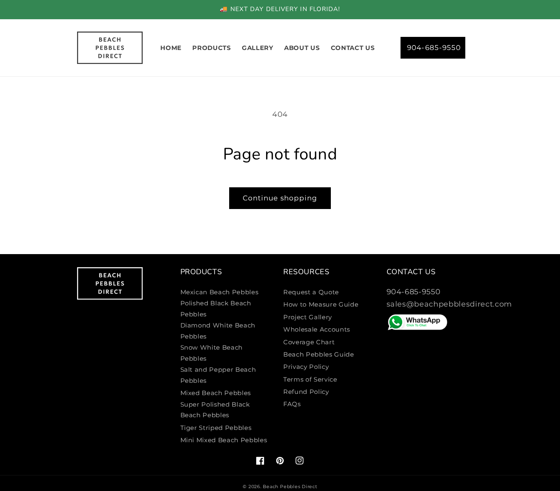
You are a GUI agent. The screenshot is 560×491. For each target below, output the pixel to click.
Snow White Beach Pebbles (211, 352)
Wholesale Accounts (316, 329)
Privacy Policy (306, 367)
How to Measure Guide (320, 304)
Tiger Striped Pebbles (216, 428)
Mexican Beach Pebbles (219, 292)
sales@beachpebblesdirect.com (449, 304)
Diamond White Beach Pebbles (218, 330)
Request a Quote (311, 292)
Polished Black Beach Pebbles (215, 308)
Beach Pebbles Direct (290, 486)
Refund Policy (306, 392)
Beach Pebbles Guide (318, 354)
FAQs (292, 404)
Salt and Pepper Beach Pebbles (218, 375)
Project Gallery (307, 317)
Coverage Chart (309, 342)
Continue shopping (280, 198)
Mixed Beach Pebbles (215, 393)
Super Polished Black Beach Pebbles (215, 409)
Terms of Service (310, 379)
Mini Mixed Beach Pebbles (223, 440)
